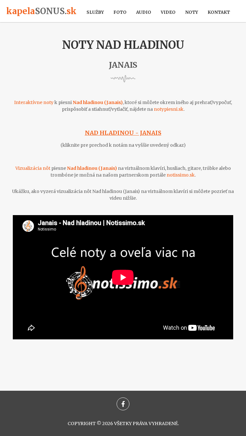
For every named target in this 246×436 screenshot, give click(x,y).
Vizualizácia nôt (32, 168)
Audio (143, 12)
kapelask (41, 11)
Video (168, 12)
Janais (123, 65)
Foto (120, 12)
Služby (95, 12)
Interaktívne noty (33, 102)
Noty (191, 12)
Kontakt (219, 12)
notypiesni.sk (169, 109)
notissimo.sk (181, 175)
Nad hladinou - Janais (123, 132)
